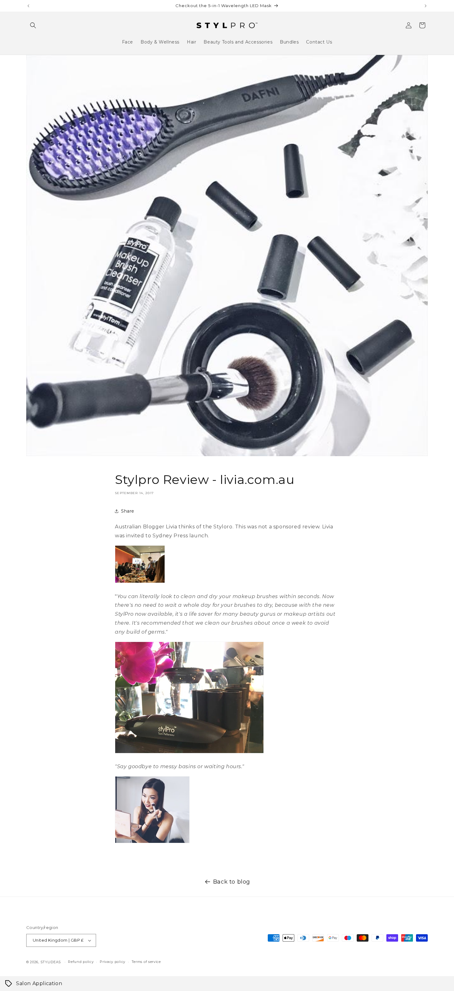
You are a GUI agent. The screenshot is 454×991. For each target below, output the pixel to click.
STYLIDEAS (50, 962)
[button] (33, 25)
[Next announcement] (425, 6)
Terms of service (146, 962)
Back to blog (231, 881)
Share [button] (127, 511)
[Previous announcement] (28, 6)
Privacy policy (112, 962)
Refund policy (81, 962)
